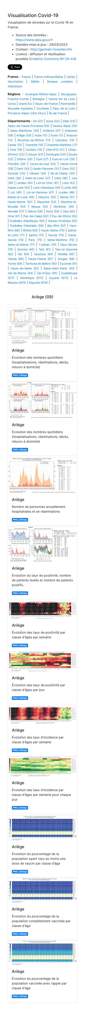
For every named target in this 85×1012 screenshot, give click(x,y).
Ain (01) (38, 121)
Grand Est (25, 103)
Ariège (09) (23, 135)
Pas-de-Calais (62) (36, 216)
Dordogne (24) (56, 154)
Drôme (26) (24, 159)
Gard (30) (22, 168)
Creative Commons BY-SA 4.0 (52, 59)
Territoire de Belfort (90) (41, 263)
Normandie (68, 103)
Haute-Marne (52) (20, 201)
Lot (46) (16, 192)
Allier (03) (69, 121)
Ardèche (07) (52, 130)
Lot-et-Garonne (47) (40, 192)
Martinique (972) (31, 277)
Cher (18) (16, 149)
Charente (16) (34, 144)
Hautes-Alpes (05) (65, 125)
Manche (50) (47, 197)
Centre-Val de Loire (61, 99)
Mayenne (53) (46, 201)
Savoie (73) (56, 235)
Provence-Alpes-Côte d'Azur (27, 113)
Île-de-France (58, 113)
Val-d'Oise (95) (47, 273)
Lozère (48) (67, 192)
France (26, 76)
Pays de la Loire (64, 108)
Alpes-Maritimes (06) (24, 130)
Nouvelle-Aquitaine (20, 108)
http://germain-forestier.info (51, 49)
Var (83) (23, 254)
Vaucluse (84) (43, 254)
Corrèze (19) (34, 149)
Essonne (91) (68, 263)
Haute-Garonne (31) (46, 168)
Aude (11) (57, 135)
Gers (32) (68, 168)
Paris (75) (35, 239)
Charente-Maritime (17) (61, 144)
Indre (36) (14, 178)
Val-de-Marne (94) (20, 273)
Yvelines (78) (47, 244)
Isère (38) (61, 178)
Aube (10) (41, 135)
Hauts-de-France (46, 103)
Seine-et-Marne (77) (21, 244)
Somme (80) (25, 249)
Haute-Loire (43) (19, 187)
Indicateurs (15, 86)
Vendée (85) (66, 254)
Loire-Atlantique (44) (46, 187)
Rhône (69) (30, 230)
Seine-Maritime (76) (60, 239)
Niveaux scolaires (60, 81)
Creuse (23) (35, 154)
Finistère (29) (17, 163)
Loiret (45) (70, 187)
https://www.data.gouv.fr (34, 40)
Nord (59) (52, 211)
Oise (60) (69, 211)
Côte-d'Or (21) (55, 149)
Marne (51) (67, 197)
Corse (12, 103)
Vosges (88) (66, 258)
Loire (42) (68, 182)
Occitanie (43, 108)
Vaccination (15, 81)
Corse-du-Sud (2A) (43, 163)
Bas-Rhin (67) (56, 225)
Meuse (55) (39, 206)
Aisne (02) (53, 121)
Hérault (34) (38, 173)
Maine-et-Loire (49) (21, 197)
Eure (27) (42, 159)
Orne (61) (14, 216)
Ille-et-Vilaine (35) (62, 173)
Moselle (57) (16, 211)
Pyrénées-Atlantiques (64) (27, 220)
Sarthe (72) (36, 235)
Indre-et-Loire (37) (37, 178)
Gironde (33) (16, 173)
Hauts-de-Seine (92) (24, 268)
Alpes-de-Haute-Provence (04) (28, 125)
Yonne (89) (15, 263)
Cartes (70, 76)
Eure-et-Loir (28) (63, 159)
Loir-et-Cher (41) (47, 182)
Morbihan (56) (64, 206)
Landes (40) (25, 182)
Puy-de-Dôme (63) (64, 216)
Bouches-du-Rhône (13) (34, 140)
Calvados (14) (64, 140)
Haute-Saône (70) (52, 230)
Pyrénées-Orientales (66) (27, 225)
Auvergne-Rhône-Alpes (41, 94)
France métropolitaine (48, 76)
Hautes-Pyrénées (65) (62, 220)
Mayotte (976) (38, 282)
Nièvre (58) (35, 211)
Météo (35, 81)
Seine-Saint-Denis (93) (58, 268)
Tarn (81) (45, 249)
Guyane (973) (58, 277)
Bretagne (38, 99)
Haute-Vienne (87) (40, 258)
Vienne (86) (16, 258)
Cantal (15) (15, 144)
